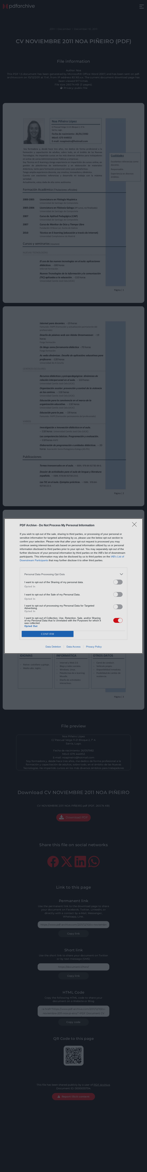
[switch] (118, 582)
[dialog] (73, 586)
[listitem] (73, 574)
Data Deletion (53, 646)
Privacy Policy (94, 646)
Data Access (73, 646)
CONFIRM (47, 634)
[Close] (135, 525)
